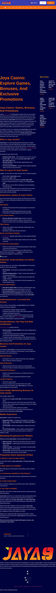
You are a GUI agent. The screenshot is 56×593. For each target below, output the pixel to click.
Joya (16, 252)
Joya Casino (7, 114)
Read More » (42, 94)
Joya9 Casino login (4, 327)
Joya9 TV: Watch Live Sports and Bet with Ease (52, 84)
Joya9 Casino (6, 236)
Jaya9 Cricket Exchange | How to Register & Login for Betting (43, 120)
